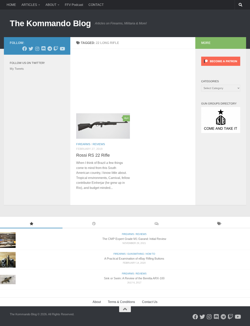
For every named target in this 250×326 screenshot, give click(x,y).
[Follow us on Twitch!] (56, 48)
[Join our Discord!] (43, 48)
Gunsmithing (135, 254)
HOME (11, 4)
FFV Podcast (74, 4)
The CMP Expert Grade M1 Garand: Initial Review (134, 238)
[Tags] (219, 224)
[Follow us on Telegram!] (49, 48)
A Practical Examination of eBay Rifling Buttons (134, 258)
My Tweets (17, 68)
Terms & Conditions (121, 302)
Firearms (83, 144)
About (97, 302)
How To (150, 254)
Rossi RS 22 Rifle (93, 155)
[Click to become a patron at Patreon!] (220, 66)
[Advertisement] (135, 84)
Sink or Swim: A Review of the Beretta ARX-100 (134, 278)
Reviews (99, 144)
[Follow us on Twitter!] (31, 48)
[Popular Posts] (31, 224)
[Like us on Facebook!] (24, 48)
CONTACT (96, 4)
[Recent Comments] (156, 224)
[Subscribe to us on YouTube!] (62, 48)
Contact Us (149, 302)
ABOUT (51, 4)
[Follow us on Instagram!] (37, 48)
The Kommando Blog (50, 23)
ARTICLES (29, 4)
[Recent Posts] (93, 224)
